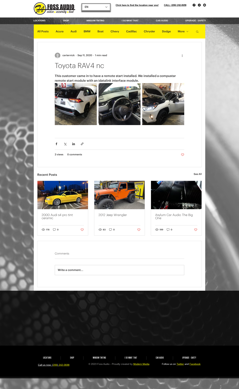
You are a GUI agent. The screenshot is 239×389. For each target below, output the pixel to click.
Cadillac (131, 31)
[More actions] (182, 55)
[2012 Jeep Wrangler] (119, 195)
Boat (100, 31)
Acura (60, 31)
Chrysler (149, 31)
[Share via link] (82, 144)
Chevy (115, 31)
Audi (74, 31)
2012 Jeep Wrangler (113, 215)
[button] (197, 31)
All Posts (43, 31)
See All (198, 174)
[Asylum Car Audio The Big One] (176, 195)
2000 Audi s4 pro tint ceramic (57, 216)
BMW (87, 31)
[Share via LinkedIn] (73, 144)
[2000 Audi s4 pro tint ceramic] (62, 195)
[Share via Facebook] (56, 144)
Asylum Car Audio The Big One (174, 216)
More (181, 31)
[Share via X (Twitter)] (65, 144)
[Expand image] (76, 104)
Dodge (166, 31)
